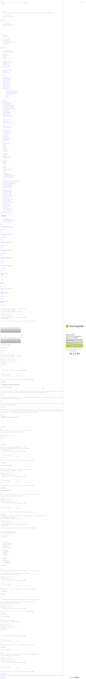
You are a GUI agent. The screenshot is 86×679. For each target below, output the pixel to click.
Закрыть (82, 1)
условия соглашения (72, 350)
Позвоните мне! (74, 346)
